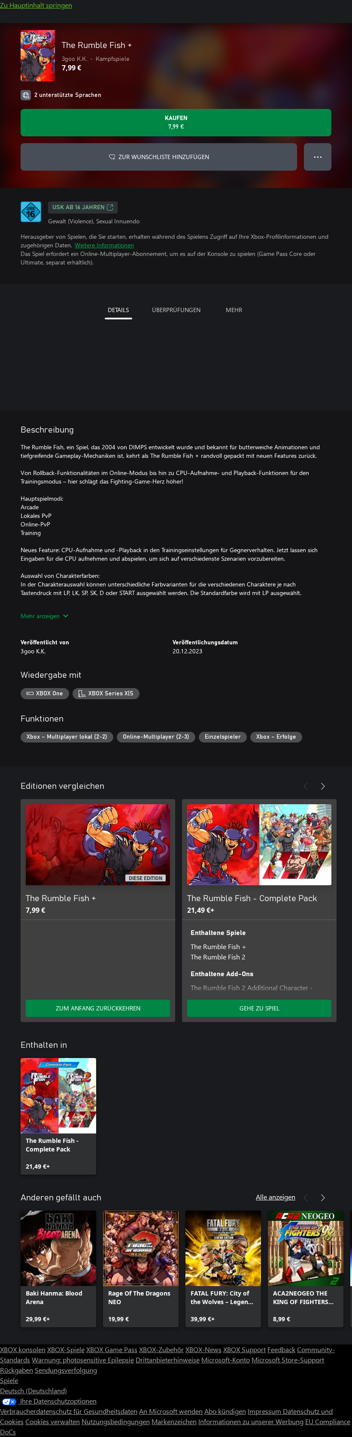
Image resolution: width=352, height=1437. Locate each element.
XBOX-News (203, 1349)
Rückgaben (16, 1369)
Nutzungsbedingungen (116, 1421)
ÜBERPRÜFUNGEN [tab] (176, 310)
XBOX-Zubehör (161, 1349)
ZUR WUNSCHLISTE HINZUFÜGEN (163, 157)
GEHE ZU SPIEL (259, 1008)
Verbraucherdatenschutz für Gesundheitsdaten (68, 1411)
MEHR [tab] (234, 310)
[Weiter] (322, 786)
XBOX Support (244, 1349)
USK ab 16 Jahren (78, 207)
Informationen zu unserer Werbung (250, 1421)
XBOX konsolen (23, 1349)
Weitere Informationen (104, 245)
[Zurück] (305, 786)
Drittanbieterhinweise (168, 1359)
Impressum (265, 1411)
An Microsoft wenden (171, 1411)
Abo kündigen (225, 1411)
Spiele (9, 1380)
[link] (58, 1116)
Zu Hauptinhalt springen (36, 4)
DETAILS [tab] (118, 310)
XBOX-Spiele (66, 1349)
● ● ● (318, 156)
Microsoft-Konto (225, 1359)
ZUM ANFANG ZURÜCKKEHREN (98, 1008)
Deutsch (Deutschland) (33, 1390)
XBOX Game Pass (111, 1349)
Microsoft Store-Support (288, 1359)
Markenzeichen (174, 1421)
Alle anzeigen (275, 1196)
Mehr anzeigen (40, 616)
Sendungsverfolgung (66, 1369)
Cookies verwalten (52, 1421)
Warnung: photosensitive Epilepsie (83, 1359)
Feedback (281, 1349)
